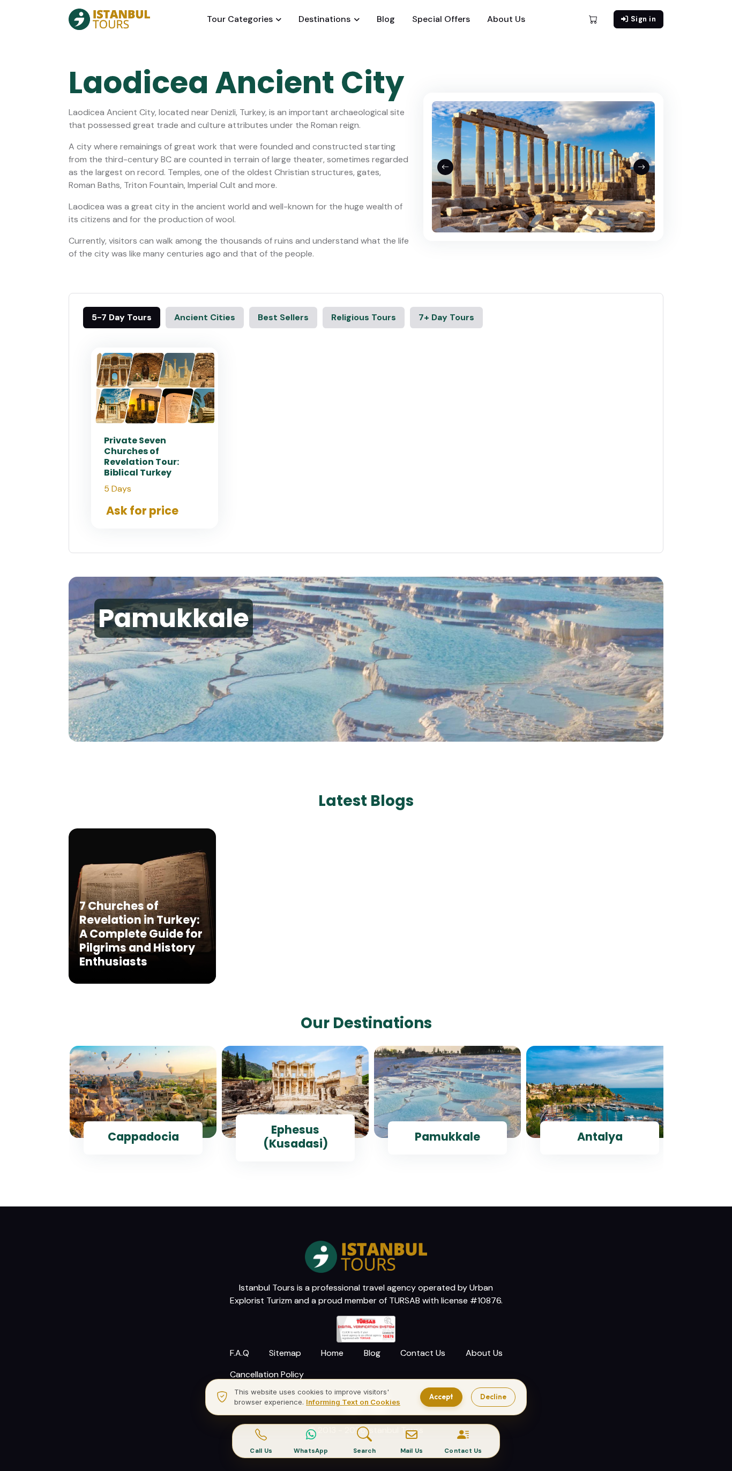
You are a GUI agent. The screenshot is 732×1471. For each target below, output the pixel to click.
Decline (493, 1396)
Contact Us (422, 1353)
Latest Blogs (366, 800)
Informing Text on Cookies (353, 1402)
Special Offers (441, 19)
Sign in (643, 19)
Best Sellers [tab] (283, 317)
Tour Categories (240, 19)
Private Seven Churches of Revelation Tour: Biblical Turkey (141, 456)
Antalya (600, 1136)
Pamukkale (447, 1136)
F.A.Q (239, 1353)
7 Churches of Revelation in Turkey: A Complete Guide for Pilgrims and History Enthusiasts (141, 933)
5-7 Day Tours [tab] (122, 317)
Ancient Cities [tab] (204, 317)
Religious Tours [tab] (363, 317)
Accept (441, 1396)
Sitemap (285, 1353)
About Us (506, 19)
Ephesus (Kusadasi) (295, 1136)
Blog (386, 19)
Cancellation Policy (267, 1374)
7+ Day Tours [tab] (446, 317)
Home (332, 1353)
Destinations (324, 19)
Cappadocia (143, 1136)
